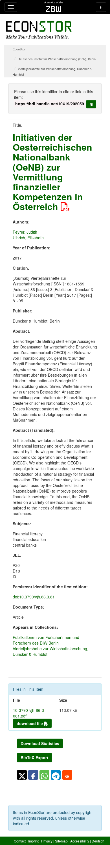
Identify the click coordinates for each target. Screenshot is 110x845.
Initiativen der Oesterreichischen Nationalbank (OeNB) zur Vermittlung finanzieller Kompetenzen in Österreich (52, 172)
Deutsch (98, 841)
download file (30, 723)
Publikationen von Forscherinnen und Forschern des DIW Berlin (46, 640)
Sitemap (61, 841)
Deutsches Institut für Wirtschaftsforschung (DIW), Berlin (57, 59)
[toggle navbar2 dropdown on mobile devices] (101, 7)
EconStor (19, 49)
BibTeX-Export (34, 757)
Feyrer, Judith (25, 232)
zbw (54, 9)
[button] (22, 775)
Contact (20, 841)
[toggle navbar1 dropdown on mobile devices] (11, 7)
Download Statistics (40, 743)
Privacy (46, 841)
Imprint (33, 841)
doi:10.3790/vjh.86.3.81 (34, 597)
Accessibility (79, 841)
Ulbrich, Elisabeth (28, 237)
